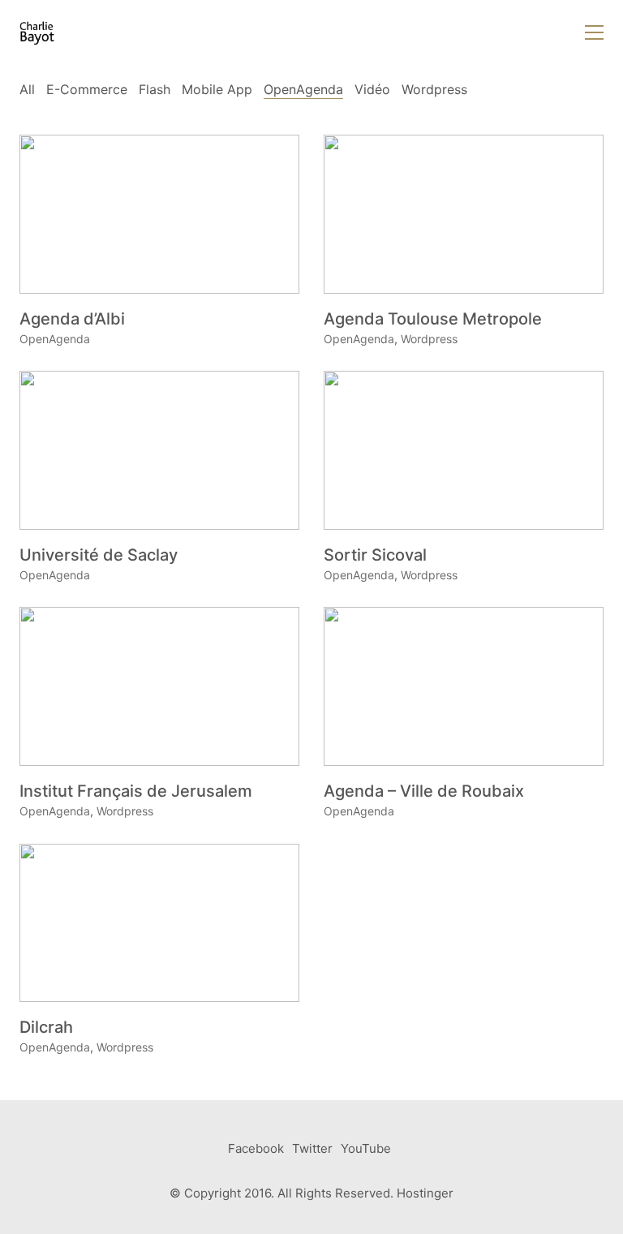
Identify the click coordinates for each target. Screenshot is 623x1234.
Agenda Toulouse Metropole (433, 319)
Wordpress (434, 89)
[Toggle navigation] (594, 32)
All (27, 89)
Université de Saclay (98, 555)
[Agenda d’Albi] (159, 214)
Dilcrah (46, 1027)
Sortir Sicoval (375, 555)
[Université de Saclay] (159, 450)
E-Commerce (86, 89)
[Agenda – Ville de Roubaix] (464, 686)
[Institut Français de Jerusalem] (159, 686)
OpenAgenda (303, 89)
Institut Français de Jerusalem (135, 791)
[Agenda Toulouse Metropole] (464, 214)
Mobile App (217, 89)
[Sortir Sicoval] (464, 450)
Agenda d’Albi (72, 319)
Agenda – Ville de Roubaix (424, 791)
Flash (154, 89)
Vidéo (372, 89)
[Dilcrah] (159, 923)
